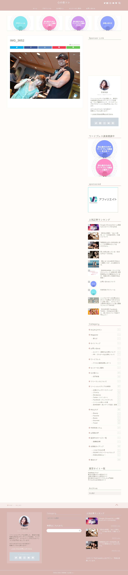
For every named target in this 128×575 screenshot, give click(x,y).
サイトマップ (105, 343)
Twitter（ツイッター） (106, 397)
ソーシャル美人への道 (106, 402)
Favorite (106, 415)
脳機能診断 (106, 441)
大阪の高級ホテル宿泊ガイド (98, 476)
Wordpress (106, 395)
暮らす (106, 338)
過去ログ (105, 460)
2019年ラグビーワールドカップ (106, 452)
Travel (106, 423)
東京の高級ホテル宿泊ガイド (98, 474)
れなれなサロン (105, 330)
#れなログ (105, 409)
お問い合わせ (90, 8)
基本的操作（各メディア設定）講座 (106, 404)
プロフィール (46, 8)
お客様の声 (105, 433)
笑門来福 (106, 376)
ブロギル (106, 392)
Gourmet (106, 420)
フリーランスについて (105, 381)
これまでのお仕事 (106, 450)
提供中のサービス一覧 (105, 438)
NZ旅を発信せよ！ (106, 455)
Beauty (106, 413)
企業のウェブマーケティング (106, 390)
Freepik (99, 558)
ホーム (35, 8)
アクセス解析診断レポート (106, 363)
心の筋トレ (64, 2)
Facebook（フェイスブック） (106, 400)
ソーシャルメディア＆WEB (105, 386)
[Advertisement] (104, 56)
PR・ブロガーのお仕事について (106, 354)
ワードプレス (105, 359)
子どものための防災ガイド (97, 480)
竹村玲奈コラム (105, 428)
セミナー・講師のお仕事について (106, 352)
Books (106, 418)
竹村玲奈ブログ (93, 473)
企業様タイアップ (105, 446)
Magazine (105, 335)
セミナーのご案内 (75, 8)
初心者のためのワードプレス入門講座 (101, 478)
